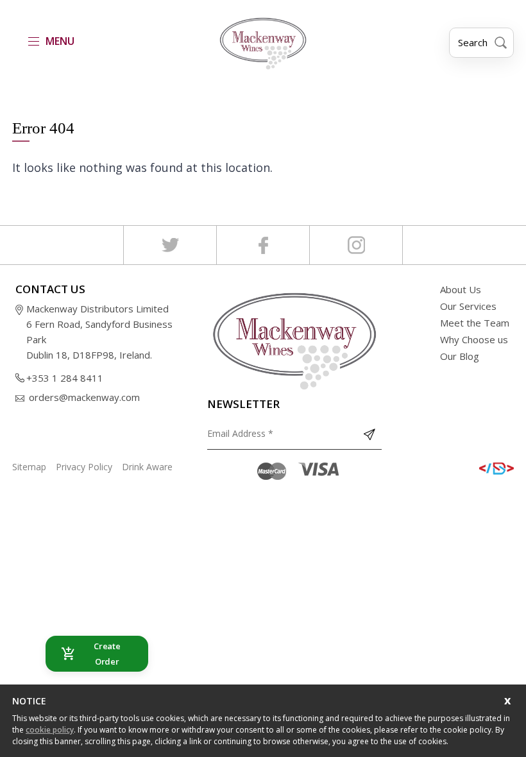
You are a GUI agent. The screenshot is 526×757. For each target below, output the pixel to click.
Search (473, 42)
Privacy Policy (84, 467)
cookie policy (50, 729)
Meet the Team (474, 322)
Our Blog (459, 356)
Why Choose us (474, 339)
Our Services (468, 306)
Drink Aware (147, 467)
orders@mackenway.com (84, 397)
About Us (460, 289)
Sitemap (29, 467)
